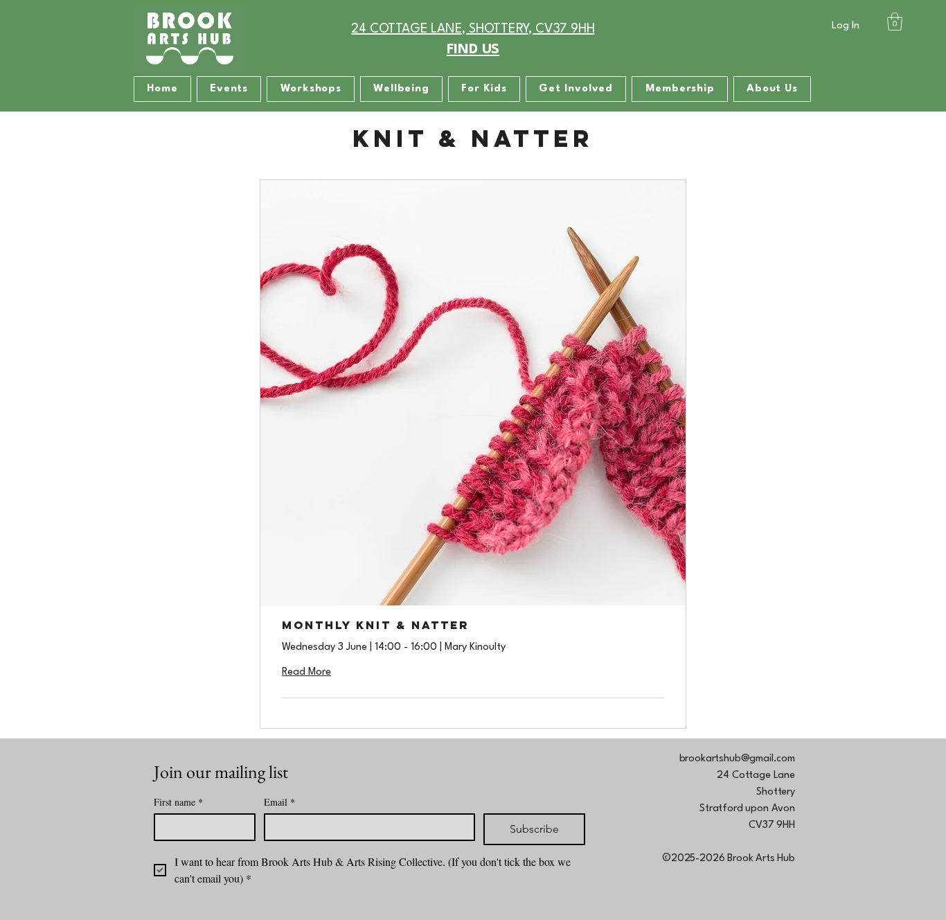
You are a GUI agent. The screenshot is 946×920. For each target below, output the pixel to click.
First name (178, 802)
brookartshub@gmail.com (737, 759)
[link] (473, 625)
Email (279, 802)
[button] (894, 21)
